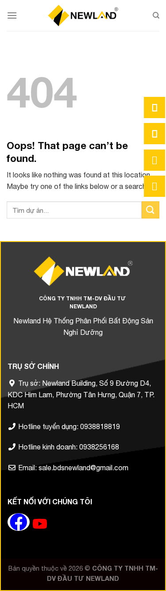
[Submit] (150, 210)
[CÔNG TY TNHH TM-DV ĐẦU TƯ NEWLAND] (83, 15)
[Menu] (12, 15)
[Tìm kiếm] (156, 15)
